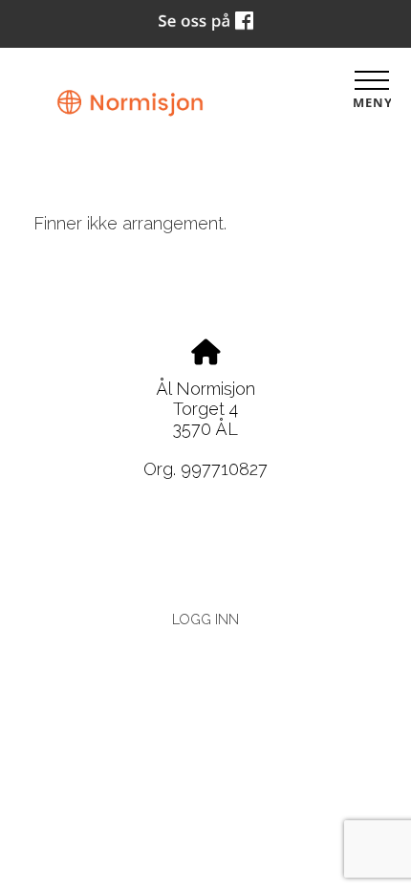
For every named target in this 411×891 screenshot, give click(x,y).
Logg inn (205, 619)
